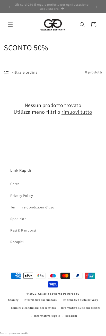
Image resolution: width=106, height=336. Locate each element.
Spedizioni (19, 218)
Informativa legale (47, 316)
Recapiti (17, 241)
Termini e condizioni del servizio (33, 308)
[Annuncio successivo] (96, 6)
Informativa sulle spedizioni (80, 308)
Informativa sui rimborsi (41, 300)
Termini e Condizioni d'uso (32, 207)
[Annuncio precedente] (9, 6)
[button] (10, 24)
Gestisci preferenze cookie (14, 333)
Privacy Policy (21, 195)
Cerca (15, 183)
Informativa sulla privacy (80, 300)
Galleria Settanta (50, 293)
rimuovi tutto (76, 112)
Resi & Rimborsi (23, 230)
